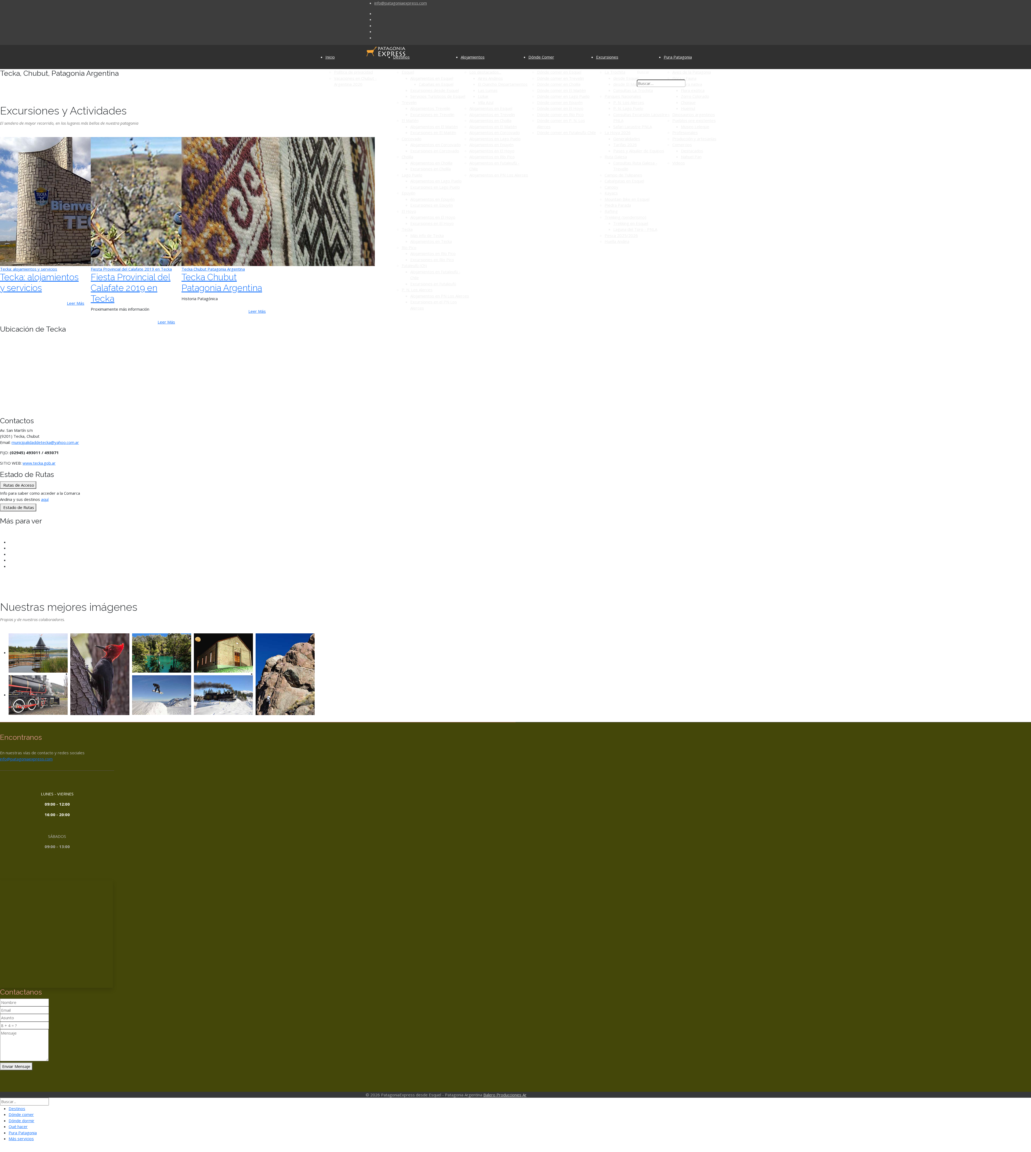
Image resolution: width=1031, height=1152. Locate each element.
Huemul (688, 108)
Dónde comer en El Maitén (561, 90)
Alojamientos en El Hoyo (432, 217)
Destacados (692, 150)
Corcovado (412, 138)
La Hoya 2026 (618, 132)
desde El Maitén (628, 84)
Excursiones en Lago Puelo (435, 187)
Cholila (407, 156)
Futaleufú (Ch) (414, 265)
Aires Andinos (490, 78)
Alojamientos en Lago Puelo (436, 181)
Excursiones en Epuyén (431, 205)
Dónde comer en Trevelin (560, 78)
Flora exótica (693, 90)
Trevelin (409, 102)
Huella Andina (617, 241)
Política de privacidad (353, 72)
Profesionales (685, 132)
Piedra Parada (618, 205)
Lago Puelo (412, 175)
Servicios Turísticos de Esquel (437, 96)
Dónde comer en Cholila (558, 84)
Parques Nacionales (623, 96)
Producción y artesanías (694, 138)
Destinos (401, 57)
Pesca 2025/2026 (621, 235)
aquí (45, 499)
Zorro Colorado (695, 96)
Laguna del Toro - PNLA (635, 229)
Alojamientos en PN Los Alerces (439, 296)
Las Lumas (488, 90)
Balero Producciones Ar (505, 1094)
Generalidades (626, 138)
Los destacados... (485, 72)
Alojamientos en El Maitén (434, 126)
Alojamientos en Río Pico (433, 253)
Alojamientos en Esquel (431, 78)
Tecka (407, 229)
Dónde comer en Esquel (559, 72)
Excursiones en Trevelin (432, 114)
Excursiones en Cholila (430, 168)
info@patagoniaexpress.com (400, 3)
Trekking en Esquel (630, 223)
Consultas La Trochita (633, 90)
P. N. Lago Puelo (628, 108)
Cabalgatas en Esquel (624, 181)
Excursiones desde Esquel (434, 90)
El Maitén (410, 120)
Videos (678, 163)
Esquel (408, 72)
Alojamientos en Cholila (431, 163)
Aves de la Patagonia (691, 72)
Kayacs (611, 193)
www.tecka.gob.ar (39, 463)
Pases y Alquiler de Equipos (638, 150)
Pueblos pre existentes (694, 120)
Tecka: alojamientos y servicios (39, 282)
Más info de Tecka (427, 235)
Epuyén (408, 193)
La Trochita (615, 72)
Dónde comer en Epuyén (560, 102)
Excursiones (607, 57)
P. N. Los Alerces (417, 289)
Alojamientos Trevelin (430, 108)
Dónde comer (21, 1114)
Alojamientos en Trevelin (492, 114)
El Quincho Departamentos (503, 84)
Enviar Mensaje (16, 1066)
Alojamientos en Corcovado (435, 144)
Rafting (611, 211)
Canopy (611, 187)
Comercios (682, 144)
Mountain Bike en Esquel (627, 199)
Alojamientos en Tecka (431, 241)
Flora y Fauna (684, 78)
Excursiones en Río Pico (432, 259)
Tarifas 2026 (625, 144)
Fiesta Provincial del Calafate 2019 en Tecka (130, 288)
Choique (688, 102)
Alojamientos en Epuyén (432, 199)
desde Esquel (625, 78)
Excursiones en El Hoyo (432, 223)
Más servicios (21, 1138)
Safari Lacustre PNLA (632, 126)
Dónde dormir (21, 1120)
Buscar (643, 72)
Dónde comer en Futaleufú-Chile (566, 132)
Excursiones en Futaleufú (433, 283)
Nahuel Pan (691, 156)
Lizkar (483, 96)
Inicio (330, 57)
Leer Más (75, 303)
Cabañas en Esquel (436, 84)
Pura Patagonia (678, 57)
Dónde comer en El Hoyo (560, 108)
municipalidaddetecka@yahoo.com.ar (45, 442)
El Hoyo (409, 211)
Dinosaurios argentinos (693, 114)
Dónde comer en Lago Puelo (563, 96)
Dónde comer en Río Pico (560, 114)
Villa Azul (485, 102)
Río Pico (409, 247)
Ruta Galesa (616, 156)
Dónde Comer (541, 57)
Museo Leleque (695, 126)
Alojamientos (473, 57)
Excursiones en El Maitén (433, 132)
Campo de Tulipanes (623, 175)
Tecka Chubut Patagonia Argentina (221, 282)
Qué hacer (18, 1126)
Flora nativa (691, 84)
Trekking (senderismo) (625, 217)
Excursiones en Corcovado (434, 150)
